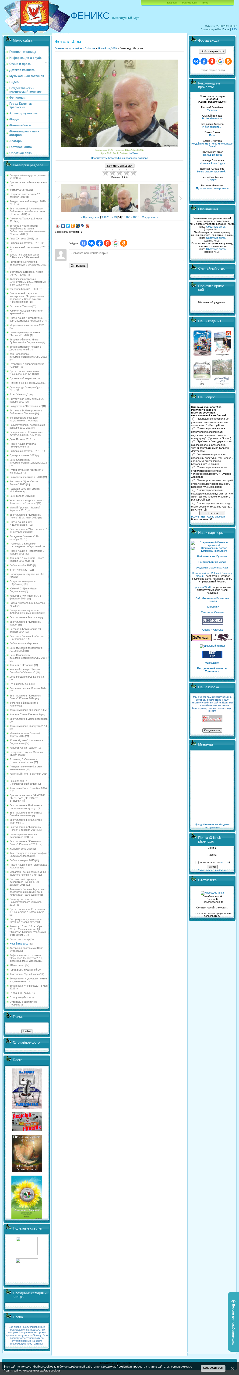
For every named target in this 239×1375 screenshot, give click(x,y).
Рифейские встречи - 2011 (25, 243)
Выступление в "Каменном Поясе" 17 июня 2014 (25, 697)
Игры (212, 135)
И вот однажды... (212, 126)
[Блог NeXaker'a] (27, 1107)
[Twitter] (68, 226)
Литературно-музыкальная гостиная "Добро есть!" (26, 920)
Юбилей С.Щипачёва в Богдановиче (23, 590)
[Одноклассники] (72, 226)
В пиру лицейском (20, 997)
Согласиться (213, 1367)
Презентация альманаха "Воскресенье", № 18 (24, 372)
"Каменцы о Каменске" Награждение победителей (25, 545)
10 (105, 217)
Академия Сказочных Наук (212, 567)
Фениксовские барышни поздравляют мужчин (24, 419)
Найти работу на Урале (212, 562)
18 (134, 217)
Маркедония (212, 662)
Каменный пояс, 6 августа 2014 (28, 726)
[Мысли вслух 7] (222, 356)
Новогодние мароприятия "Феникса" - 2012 (25, 333)
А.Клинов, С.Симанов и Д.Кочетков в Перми (23, 760)
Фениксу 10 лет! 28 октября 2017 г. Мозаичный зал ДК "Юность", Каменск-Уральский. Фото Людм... (28, 930)
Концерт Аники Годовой (23, 747)
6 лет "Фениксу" (19, 569)
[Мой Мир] (77, 226)
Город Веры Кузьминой (23, 969)
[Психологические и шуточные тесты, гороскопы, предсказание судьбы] (27, 1254)
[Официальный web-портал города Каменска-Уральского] (212, 550)
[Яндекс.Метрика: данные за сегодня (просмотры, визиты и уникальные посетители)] (212, 893)
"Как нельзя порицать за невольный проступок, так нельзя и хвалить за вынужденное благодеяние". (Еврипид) (212, 459)
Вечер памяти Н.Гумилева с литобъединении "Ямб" (26, 433)
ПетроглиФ (212, 606)
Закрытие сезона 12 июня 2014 (28, 688)
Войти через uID (212, 51)
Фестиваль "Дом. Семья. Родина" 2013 (24, 483)
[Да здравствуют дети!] (223, 640)
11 (108, 217)
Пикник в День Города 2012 (26, 382)
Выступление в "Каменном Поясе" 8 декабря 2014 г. (25, 828)
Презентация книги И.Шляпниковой (21, 523)
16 (127, 217)
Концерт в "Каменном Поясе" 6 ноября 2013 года (28, 559)
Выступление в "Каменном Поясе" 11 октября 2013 (25, 516)
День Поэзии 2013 (20, 439)
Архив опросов (216, 516)
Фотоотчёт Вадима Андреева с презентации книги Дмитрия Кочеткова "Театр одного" (28, 892)
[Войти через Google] (115, 243)
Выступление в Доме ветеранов (29, 718)
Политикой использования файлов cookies (32, 1370)
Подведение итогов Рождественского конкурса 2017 (26, 902)
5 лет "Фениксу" (19, 394)
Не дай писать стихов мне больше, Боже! (212, 145)
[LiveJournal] (82, 226)
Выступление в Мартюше (25, 617)
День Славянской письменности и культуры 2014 (28, 656)
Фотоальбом (74, 48)
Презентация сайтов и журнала (28, 182)
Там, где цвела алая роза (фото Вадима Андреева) (28, 854)
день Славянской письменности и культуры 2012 (28, 355)
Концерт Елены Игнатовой (25, 714)
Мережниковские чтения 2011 (27, 325)
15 (123, 217)
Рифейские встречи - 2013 (25, 451)
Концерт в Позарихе (21, 665)
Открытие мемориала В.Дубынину (22, 582)
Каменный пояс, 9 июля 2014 (27, 710)
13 (115, 217)
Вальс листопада (20, 939)
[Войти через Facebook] (99, 243)
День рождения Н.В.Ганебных (27, 676)
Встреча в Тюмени (21, 306)
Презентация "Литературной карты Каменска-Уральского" (27, 319)
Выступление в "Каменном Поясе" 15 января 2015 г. (25, 843)
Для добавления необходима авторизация (212, 826)
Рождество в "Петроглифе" (26, 406)
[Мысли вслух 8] (202, 384)
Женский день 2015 (21, 848)
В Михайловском (212, 118)
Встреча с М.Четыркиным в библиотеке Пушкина (26, 412)
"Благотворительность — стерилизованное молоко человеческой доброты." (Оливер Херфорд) (211, 472)
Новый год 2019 (19, 943)
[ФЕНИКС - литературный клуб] (212, 719)
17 (130, 217)
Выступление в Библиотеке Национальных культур (26, 807)
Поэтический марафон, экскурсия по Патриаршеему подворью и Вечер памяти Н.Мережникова (27, 297)
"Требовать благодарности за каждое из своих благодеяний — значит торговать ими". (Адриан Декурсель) (211, 446)
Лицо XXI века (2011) (22, 238)
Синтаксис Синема (212, 612)
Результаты (198, 516)
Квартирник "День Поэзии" (25, 974)
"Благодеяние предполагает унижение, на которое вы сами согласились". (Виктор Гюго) (210, 422)
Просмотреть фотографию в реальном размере (119, 158)
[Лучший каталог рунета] (212, 657)
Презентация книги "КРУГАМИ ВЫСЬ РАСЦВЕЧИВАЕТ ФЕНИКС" (27, 798)
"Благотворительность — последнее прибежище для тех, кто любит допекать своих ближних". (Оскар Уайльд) (212, 495)
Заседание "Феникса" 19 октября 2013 (24, 538)
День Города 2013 (20, 495)
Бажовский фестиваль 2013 (26, 477)
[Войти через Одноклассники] (123, 243)
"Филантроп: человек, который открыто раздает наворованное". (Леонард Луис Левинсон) (212, 483)
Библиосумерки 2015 (22, 860)
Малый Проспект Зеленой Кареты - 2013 (25, 509)
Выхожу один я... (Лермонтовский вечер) (24, 782)
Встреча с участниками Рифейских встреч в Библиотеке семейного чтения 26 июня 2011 (28, 229)
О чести (212, 179)
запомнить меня (209, 862)
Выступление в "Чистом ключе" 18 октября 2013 (28, 530)
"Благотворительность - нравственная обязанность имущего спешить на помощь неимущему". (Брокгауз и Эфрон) (211, 433)
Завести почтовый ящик (212, 870)
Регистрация (189, 2)
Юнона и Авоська (212, 629)
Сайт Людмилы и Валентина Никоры (212, 599)
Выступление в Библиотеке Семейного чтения (26, 814)
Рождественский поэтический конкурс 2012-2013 (27, 426)
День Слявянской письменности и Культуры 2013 (28, 461)
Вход (205, 2)
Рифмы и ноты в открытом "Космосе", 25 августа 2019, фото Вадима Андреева (26, 958)
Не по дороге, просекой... (212, 171)
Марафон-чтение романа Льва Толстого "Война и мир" (28, 873)
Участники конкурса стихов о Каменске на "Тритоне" (27, 501)
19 (137, 217)
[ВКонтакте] (63, 226)
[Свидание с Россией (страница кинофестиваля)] (26, 1218)
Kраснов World (202, 587)
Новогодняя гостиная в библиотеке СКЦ (23, 835)
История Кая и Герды (212, 163)
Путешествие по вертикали (212, 188)
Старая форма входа (212, 70)
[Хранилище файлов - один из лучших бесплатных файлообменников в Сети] (27, 1277)
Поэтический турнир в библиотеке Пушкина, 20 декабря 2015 (24, 882)
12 (111, 217)
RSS (234, 29)
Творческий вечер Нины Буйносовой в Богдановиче (26, 341)
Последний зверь (212, 154)
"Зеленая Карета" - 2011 (24, 289)
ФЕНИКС (89, 15)
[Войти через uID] (83, 243)
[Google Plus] (87, 226)
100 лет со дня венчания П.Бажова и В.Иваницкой (24, 256)
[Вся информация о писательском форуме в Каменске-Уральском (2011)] (27, 1171)
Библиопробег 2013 (21, 565)
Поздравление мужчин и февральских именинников (26, 611)
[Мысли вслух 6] (202, 356)
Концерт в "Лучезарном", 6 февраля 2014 (25, 597)
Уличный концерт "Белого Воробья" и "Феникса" (25, 671)
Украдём (212, 110)
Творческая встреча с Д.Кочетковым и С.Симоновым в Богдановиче (28, 282)
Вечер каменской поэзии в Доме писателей (25, 348)
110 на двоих (17, 965)
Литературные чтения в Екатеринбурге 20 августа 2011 (28, 263)
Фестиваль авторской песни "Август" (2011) (26, 273)
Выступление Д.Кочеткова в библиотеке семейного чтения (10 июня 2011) (27, 211)
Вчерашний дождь (20, 993)
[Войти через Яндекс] (107, 243)
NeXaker (134, 153)
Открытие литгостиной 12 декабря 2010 (25, 195)
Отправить (78, 265)
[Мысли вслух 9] (222, 384)
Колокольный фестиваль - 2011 (28, 247)
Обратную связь (216, 226)
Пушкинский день (20, 683)
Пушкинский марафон (23, 378)
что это (224, 862)
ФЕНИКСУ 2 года (20, 189)
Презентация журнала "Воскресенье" (23, 445)
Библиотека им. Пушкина (212, 556)
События (90, 48)
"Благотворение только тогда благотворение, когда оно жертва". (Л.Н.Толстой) (211, 506)
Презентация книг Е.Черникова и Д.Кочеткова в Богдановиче (28, 910)
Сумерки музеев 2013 (23, 455)
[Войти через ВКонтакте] (91, 243)
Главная (172, 2)
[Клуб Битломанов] (27, 1130)
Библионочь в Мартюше (24, 643)
